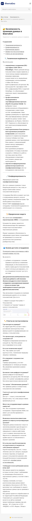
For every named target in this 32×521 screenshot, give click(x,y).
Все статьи (4, 17)
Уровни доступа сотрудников (14, 51)
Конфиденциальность (12, 47)
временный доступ (18, 204)
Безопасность (14, 17)
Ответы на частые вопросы (14, 54)
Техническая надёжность (13, 45)
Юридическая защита (12, 49)
